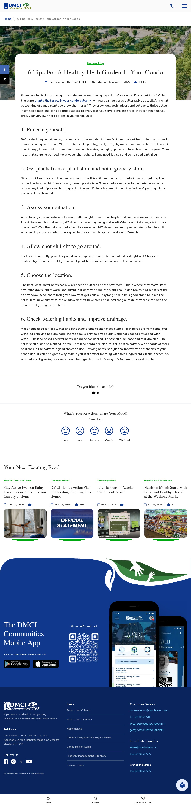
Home (7, 19)
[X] (4, 79)
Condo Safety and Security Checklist (89, 737)
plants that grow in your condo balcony (63, 101)
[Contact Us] (173, 6)
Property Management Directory (86, 756)
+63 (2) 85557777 (140, 754)
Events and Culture (78, 710)
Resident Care (75, 765)
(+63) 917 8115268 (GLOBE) (147, 730)
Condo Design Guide (79, 747)
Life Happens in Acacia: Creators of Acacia (115, 489)
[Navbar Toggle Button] (184, 6)
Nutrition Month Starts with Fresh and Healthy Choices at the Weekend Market (165, 492)
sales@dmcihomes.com (143, 747)
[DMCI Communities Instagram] (13, 762)
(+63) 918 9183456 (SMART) (147, 724)
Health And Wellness (17, 480)
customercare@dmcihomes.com (148, 710)
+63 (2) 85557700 (140, 717)
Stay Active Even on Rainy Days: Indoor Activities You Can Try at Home (25, 492)
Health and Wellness (80, 719)
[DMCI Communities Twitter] (21, 762)
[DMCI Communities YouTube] (29, 762)
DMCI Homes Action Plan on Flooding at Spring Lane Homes (71, 492)
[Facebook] (4, 69)
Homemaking (95, 63)
